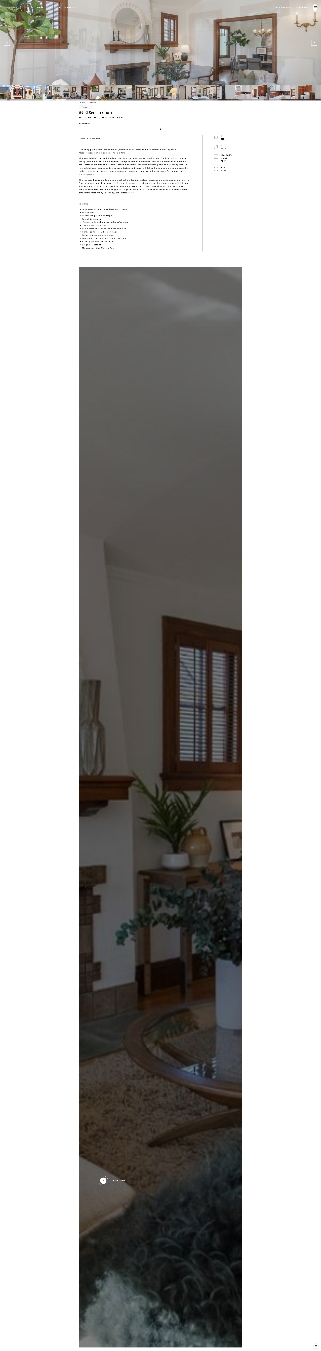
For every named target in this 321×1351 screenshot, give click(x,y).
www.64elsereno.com (89, 138)
